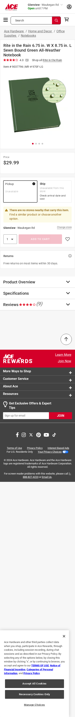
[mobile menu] (5, 19)
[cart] (68, 19)
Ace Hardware (14, 31)
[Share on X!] (31, 434)
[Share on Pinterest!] (38, 434)
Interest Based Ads (58, 447)
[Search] (56, 20)
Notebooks (28, 36)
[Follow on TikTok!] (54, 434)
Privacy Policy (35, 447)
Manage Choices (34, 704)
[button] (37, 105)
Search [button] (19, 20)
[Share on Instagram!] (24, 434)
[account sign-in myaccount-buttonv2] (69, 7)
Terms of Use (14, 447)
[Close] (64, 636)
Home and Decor (40, 31)
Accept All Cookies (34, 683)
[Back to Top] (66, 339)
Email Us (47, 476)
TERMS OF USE (40, 665)
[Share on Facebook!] (17, 434)
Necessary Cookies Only (34, 694)
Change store (64, 227)
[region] (34, 673)
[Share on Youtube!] (46, 434)
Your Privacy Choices (50, 451)
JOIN (60, 415)
